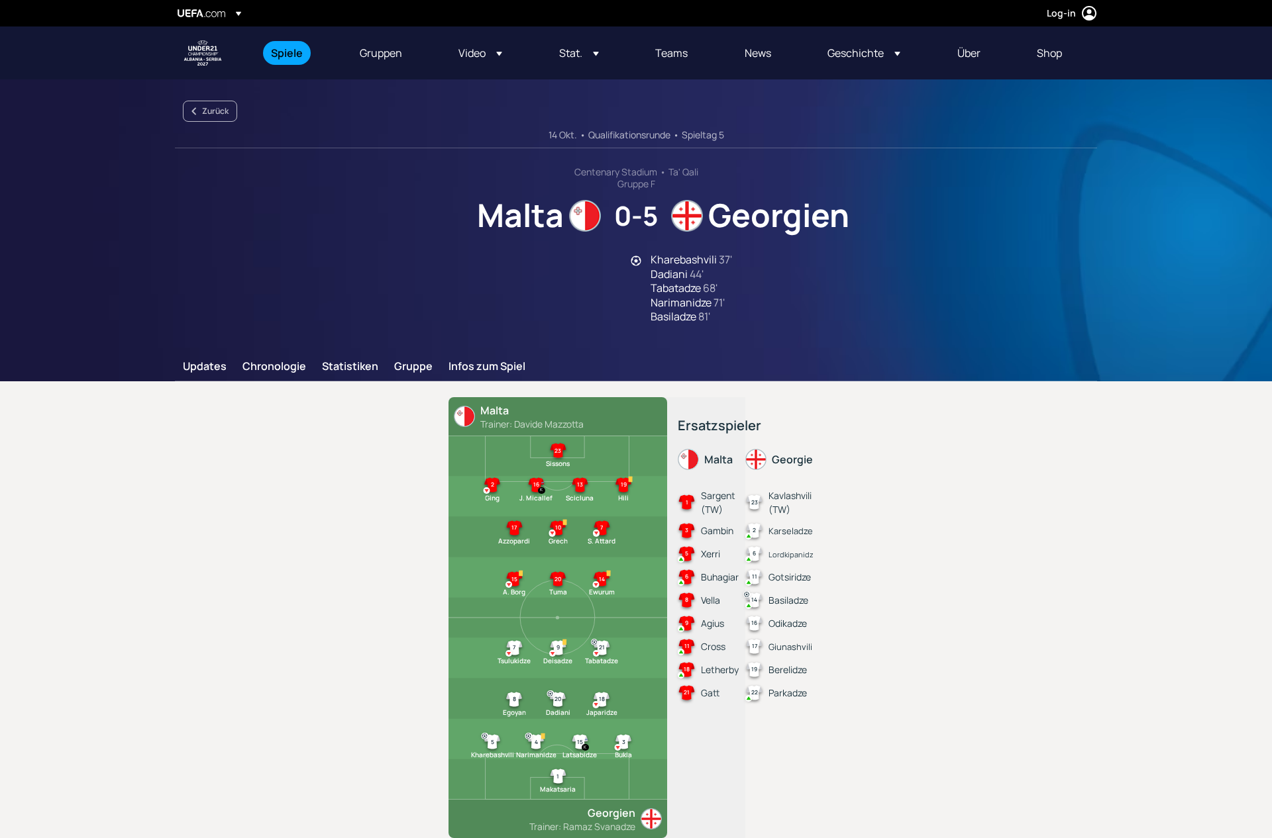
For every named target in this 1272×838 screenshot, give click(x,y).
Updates (205, 367)
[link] (286, 53)
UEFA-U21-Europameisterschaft (203, 53)
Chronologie (274, 367)
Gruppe (413, 367)
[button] (480, 53)
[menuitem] (298, 53)
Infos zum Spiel (487, 367)
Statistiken (350, 367)
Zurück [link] (215, 110)
